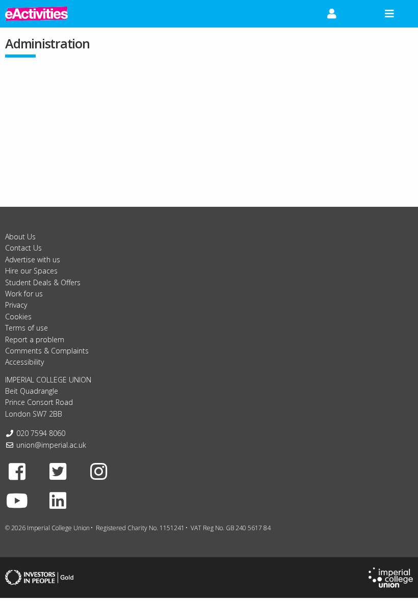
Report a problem (34, 339)
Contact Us (23, 248)
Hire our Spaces (31, 271)
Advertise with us (32, 259)
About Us (20, 236)
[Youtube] (17, 500)
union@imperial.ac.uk (51, 445)
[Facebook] (17, 471)
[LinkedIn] (58, 500)
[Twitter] (58, 471)
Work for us (24, 293)
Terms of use (26, 328)
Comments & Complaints (47, 351)
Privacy (16, 305)
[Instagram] (99, 471)
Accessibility (24, 362)
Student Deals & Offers (43, 282)
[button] (332, 14)
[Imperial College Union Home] (391, 576)
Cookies (18, 316)
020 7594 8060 (40, 433)
